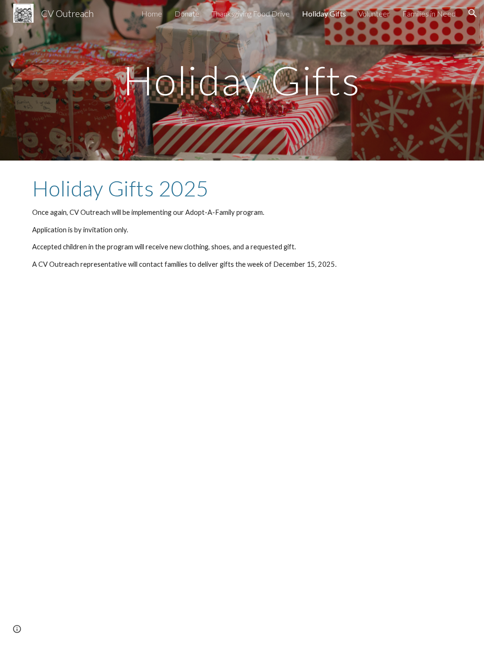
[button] (472, 13)
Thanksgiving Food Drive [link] (251, 13)
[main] (241, 80)
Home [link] (151, 13)
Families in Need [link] (429, 13)
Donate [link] (186, 13)
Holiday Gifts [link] (324, 13)
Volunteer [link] (374, 13)
